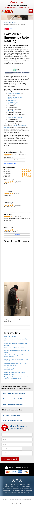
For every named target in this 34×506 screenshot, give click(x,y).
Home (6, 22)
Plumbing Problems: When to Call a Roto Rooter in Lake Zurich (15, 364)
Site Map (21, 503)
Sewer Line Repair (13, 116)
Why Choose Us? (25, 486)
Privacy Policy (14, 503)
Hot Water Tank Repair (14, 93)
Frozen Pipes (11, 111)
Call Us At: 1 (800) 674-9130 (19, 467)
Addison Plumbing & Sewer (12, 415)
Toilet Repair (11, 99)
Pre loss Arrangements (11, 486)
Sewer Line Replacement (15, 118)
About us (12, 484)
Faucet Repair (12, 100)
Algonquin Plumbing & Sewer (12, 420)
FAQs (28, 484)
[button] (14, 160)
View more (17, 234)
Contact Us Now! (10, 459)
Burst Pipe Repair (13, 102)
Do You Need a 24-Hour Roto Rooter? (14, 348)
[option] (17, 283)
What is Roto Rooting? (10, 336)
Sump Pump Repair (13, 104)
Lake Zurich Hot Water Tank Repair (14, 399)
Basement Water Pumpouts (16, 97)
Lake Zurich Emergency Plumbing (14, 393)
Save (7, 29)
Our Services (12, 22)
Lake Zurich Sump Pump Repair (13, 404)
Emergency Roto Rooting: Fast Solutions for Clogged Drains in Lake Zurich (16, 377)
